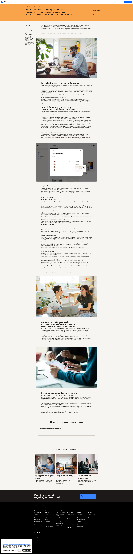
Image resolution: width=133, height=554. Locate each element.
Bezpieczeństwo (37, 519)
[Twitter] (35, 532)
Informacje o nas (91, 510)
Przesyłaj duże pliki (59, 510)
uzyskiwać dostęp (63, 137)
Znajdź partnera (80, 526)
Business (46, 514)
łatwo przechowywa (55, 137)
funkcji (51, 262)
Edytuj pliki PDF (58, 521)
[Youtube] (39, 532)
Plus (45, 510)
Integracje (36, 514)
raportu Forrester (47, 265)
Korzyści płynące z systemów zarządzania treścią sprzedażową (29, 33)
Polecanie (79, 521)
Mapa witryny (68, 525)
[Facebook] (37, 532)
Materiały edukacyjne (70, 527)
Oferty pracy (90, 512)
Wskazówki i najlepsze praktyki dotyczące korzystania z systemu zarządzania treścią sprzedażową (29, 38)
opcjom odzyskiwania (52, 248)
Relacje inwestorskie (91, 514)
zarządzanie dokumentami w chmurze (48, 138)
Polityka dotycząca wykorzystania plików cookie (69, 517)
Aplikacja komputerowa (38, 510)
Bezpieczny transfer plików (60, 517)
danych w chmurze (51, 99)
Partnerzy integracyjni (81, 524)
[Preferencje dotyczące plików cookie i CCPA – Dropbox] (16, 546)
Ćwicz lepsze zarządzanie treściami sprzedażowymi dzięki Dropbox (29, 43)
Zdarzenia (79, 512)
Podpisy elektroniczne (59, 523)
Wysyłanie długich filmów (60, 512)
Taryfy (46, 524)
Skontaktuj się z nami (70, 512)
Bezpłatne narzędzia (37, 524)
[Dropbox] (5, 2)
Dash (46, 517)
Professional (47, 512)
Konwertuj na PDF (59, 525)
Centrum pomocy (69, 510)
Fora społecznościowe (81, 519)
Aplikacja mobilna (37, 512)
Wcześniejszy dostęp (38, 521)
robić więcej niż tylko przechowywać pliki (64, 406)
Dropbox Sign (47, 521)
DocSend (46, 519)
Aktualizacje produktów (49, 526)
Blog (78, 510)
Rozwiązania (36, 517)
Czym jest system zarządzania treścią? (28, 30)
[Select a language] (89, 2)
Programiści (79, 517)
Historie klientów (80, 514)
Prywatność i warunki (70, 514)
